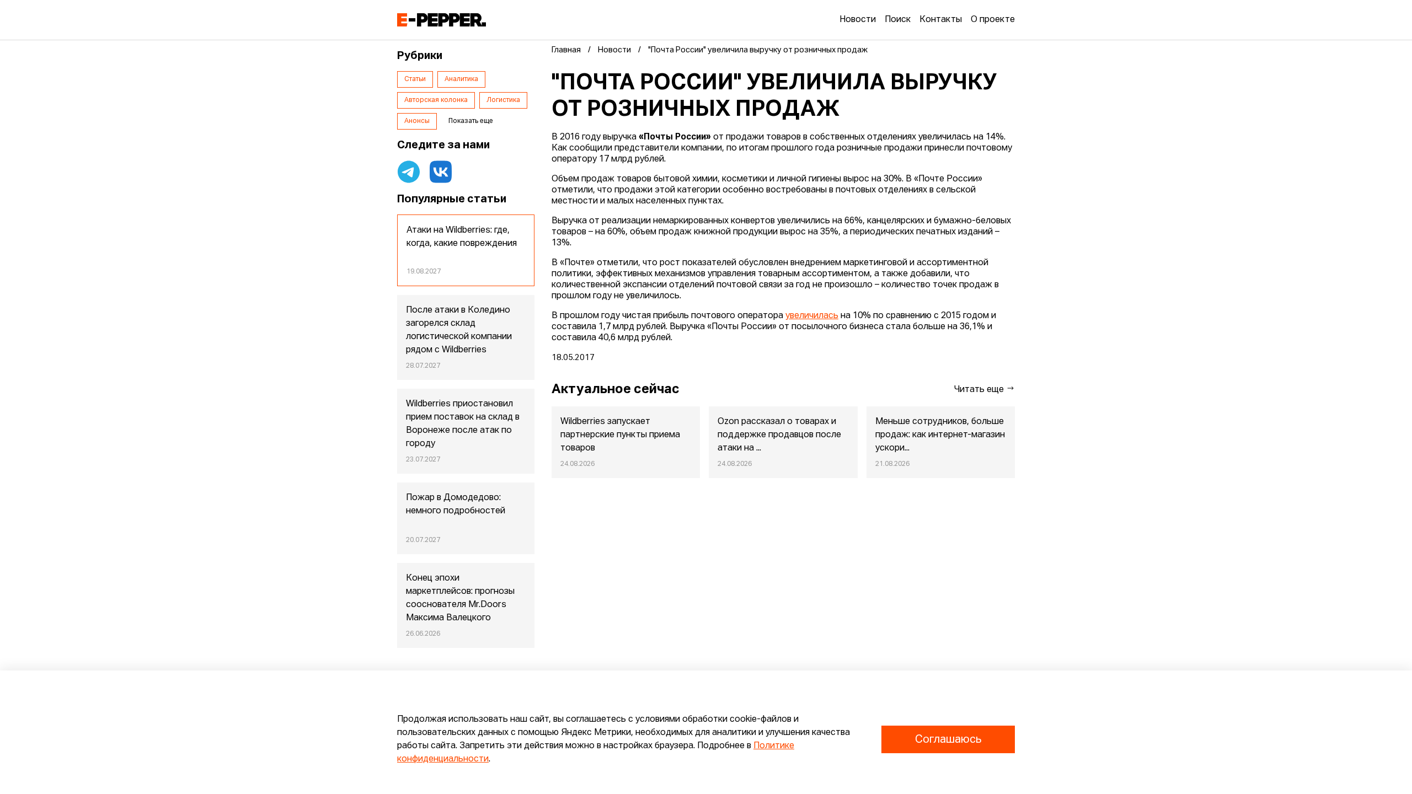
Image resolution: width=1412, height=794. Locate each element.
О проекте (993, 19)
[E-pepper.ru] (441, 19)
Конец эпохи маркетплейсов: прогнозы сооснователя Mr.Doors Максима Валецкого (460, 598)
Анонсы (417, 121)
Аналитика (461, 79)
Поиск (898, 19)
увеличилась (811, 316)
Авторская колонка (436, 100)
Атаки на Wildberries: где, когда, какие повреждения (462, 237)
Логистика (503, 100)
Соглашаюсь (948, 739)
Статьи (415, 79)
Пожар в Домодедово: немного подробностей (455, 504)
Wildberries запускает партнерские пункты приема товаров (620, 435)
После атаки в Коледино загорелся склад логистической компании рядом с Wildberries (459, 330)
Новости (857, 19)
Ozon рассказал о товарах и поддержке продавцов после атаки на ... (779, 435)
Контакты (940, 19)
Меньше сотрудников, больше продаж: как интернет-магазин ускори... (940, 435)
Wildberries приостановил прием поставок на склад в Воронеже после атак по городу (463, 424)
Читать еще (980, 389)
